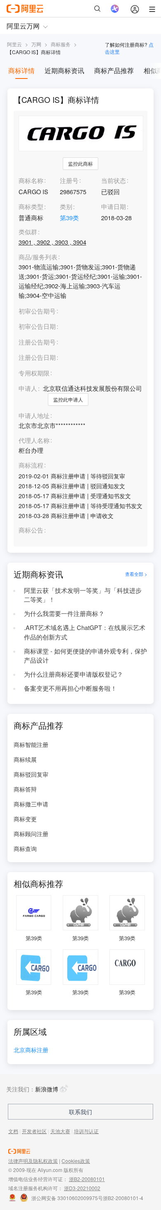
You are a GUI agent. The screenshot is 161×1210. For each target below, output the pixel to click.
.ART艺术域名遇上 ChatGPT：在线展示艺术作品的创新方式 (84, 632)
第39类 (69, 217)
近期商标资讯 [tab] (64, 70)
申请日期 (113, 206)
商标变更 (25, 819)
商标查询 (25, 848)
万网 (36, 44)
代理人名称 (34, 441)
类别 (66, 206)
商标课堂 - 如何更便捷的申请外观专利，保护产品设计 (85, 656)
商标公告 (31, 530)
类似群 (28, 232)
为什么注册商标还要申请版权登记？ (73, 674)
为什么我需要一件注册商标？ (64, 613)
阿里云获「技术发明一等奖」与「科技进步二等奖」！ (83, 595)
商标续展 (25, 759)
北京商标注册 (31, 1050)
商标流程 (31, 465)
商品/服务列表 (38, 257)
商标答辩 (25, 789)
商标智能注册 (31, 744)
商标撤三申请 (31, 804)
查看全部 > (136, 574)
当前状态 (113, 180)
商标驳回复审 (31, 774)
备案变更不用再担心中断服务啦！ (70, 688)
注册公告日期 (37, 357)
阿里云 (14, 44)
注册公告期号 (37, 342)
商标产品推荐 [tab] (114, 70)
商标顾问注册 (31, 834)
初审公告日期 (37, 326)
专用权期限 (34, 372)
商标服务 (61, 44)
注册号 (69, 180)
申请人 (28, 388)
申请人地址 (34, 416)
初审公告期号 (37, 311)
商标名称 (31, 180)
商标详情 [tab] (21, 70)
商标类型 (31, 206)
